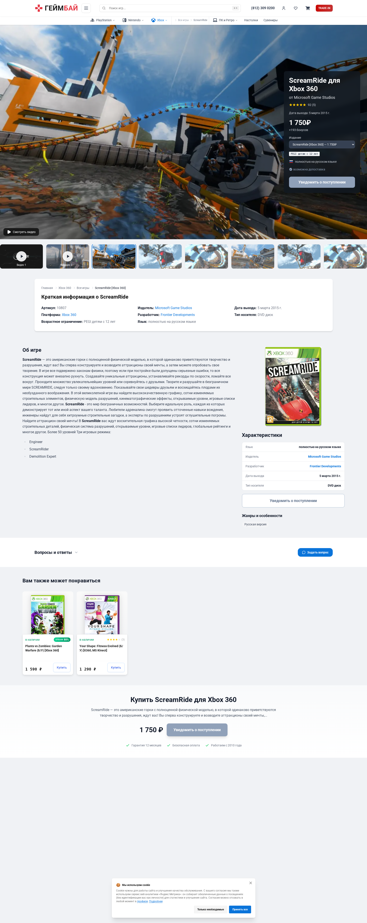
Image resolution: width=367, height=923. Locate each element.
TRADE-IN (324, 8)
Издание (295, 137)
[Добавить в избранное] (66, 596)
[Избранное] (295, 8)
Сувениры (271, 20)
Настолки (251, 20)
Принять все (240, 909)
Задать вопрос (317, 552)
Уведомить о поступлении (322, 182)
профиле (142, 901)
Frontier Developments (178, 315)
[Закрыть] (251, 883)
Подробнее (156, 901)
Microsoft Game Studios (173, 308)
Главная (47, 288)
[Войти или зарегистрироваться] (283, 8)
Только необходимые (210, 909)
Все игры (183, 20)
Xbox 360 (64, 288)
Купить (62, 667)
